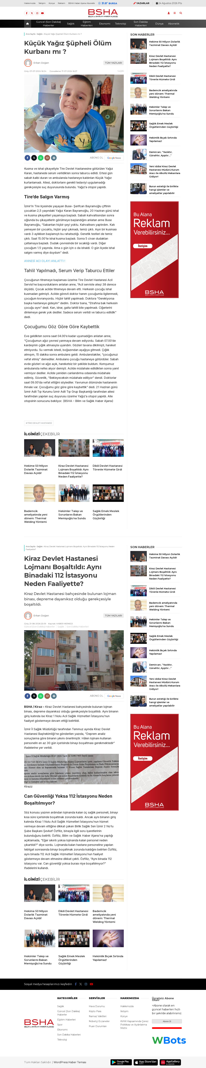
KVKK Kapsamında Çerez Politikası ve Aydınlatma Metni (134, 1024)
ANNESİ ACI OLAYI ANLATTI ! (45, 261)
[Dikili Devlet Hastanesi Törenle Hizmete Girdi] (108, 450)
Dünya (159, 23)
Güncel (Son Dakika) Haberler (48, 23)
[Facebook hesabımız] (26, 13)
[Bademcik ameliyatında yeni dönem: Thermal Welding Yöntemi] (39, 495)
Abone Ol (167, 1021)
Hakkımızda (29, 3)
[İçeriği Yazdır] (54, 158)
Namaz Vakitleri (97, 1016)
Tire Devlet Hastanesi (40, 423)
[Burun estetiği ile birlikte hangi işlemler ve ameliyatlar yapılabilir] (138, 193)
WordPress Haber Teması (70, 1062)
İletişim (42, 3)
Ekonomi (104, 23)
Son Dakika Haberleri (141, 23)
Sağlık (70, 23)
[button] (28, 24)
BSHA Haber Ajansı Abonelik (81, 3)
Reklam (61, 3)
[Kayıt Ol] (169, 13)
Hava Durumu (97, 1006)
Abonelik (173, 23)
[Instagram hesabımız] (37, 13)
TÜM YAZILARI (113, 62)
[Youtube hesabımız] (42, 13)
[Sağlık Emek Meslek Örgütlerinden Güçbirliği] (108, 495)
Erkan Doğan (41, 62)
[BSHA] (103, 17)
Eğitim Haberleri (87, 23)
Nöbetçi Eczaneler (99, 1021)
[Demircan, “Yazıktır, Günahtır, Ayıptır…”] (138, 159)
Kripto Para (95, 1011)
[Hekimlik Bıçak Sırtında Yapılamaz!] (138, 144)
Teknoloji (120, 23)
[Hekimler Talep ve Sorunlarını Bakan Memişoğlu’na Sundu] (73, 495)
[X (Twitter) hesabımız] (32, 13)
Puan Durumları (98, 1026)
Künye (52, 3)
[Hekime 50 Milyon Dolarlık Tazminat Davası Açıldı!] (39, 450)
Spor (59, 1024)
